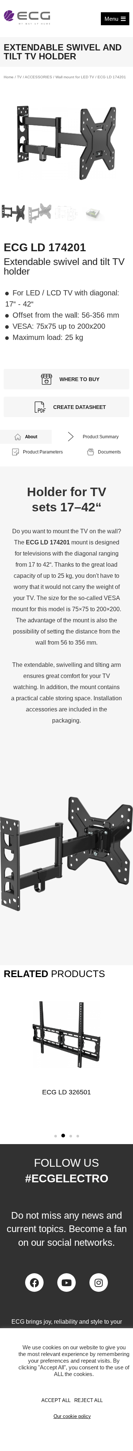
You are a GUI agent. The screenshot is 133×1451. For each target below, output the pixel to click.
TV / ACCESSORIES (34, 77)
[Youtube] (66, 1282)
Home (9, 77)
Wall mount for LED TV (74, 77)
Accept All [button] (56, 1400)
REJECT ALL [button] (88, 1400)
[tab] (26, 437)
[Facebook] (34, 1282)
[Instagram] (98, 1282)
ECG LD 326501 (66, 1092)
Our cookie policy (72, 1416)
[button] (55, 1136)
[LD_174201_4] (66, 143)
